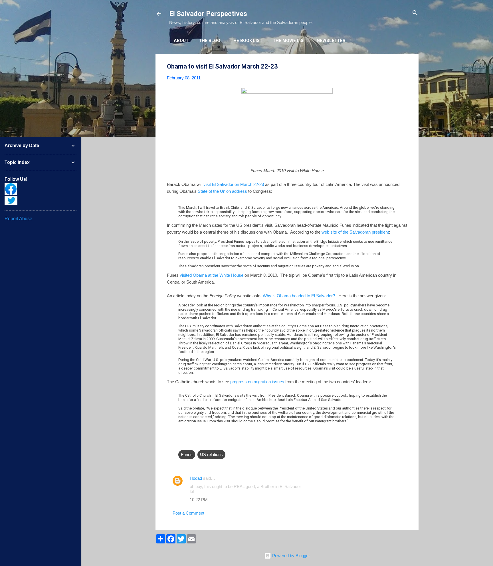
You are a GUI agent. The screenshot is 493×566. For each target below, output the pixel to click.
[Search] (415, 13)
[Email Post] (181, 443)
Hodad (196, 478)
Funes (187, 454)
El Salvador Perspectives (208, 14)
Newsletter (331, 40)
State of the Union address (222, 191)
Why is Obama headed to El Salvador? (299, 295)
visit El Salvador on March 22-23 (233, 184)
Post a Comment (188, 513)
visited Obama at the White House (211, 275)
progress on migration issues (257, 381)
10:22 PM (199, 499)
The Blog (209, 40)
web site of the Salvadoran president (355, 232)
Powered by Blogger (290, 555)
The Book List (246, 40)
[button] (403, 67)
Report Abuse (18, 218)
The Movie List (289, 40)
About (181, 40)
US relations (211, 454)
